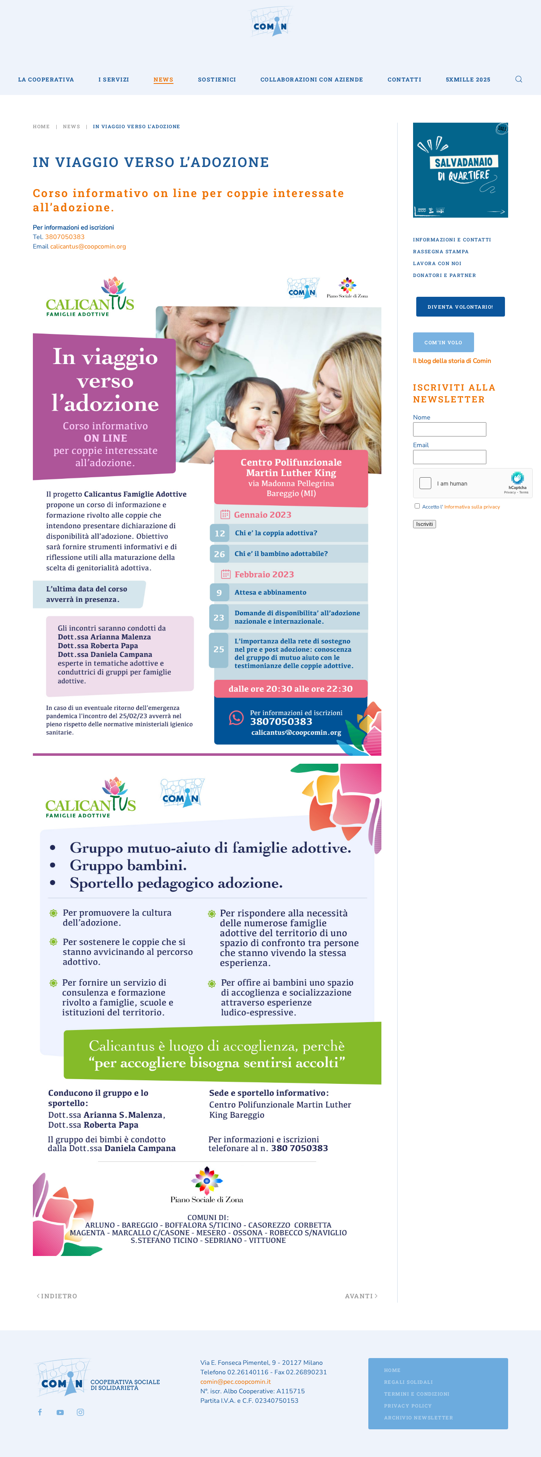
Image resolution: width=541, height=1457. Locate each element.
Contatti (404, 79)
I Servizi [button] (114, 79)
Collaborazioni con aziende (312, 79)
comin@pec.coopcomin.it (235, 1381)
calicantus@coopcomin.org (88, 246)
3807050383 (65, 237)
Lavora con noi (437, 263)
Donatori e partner (444, 275)
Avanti (359, 1296)
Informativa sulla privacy (472, 506)
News (163, 79)
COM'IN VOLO (444, 342)
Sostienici (217, 79)
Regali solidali (408, 1382)
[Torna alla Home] (270, 22)
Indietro (59, 1296)
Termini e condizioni (417, 1394)
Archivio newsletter (418, 1417)
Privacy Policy (408, 1405)
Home (392, 1370)
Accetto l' (460, 506)
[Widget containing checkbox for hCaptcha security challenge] (473, 483)
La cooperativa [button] (46, 79)
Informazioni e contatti (452, 239)
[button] (519, 79)
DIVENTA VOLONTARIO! (460, 307)
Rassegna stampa (441, 251)
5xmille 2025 (468, 79)
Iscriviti (424, 524)
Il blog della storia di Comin (452, 361)
